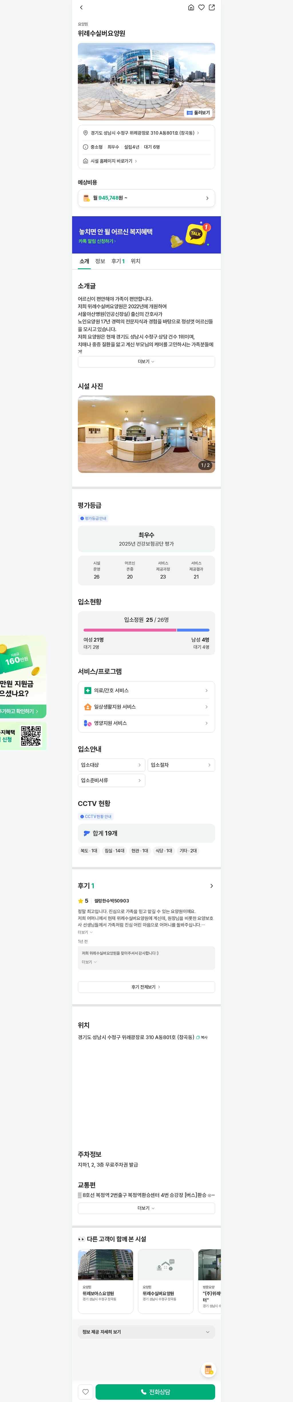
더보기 (144, 1208)
